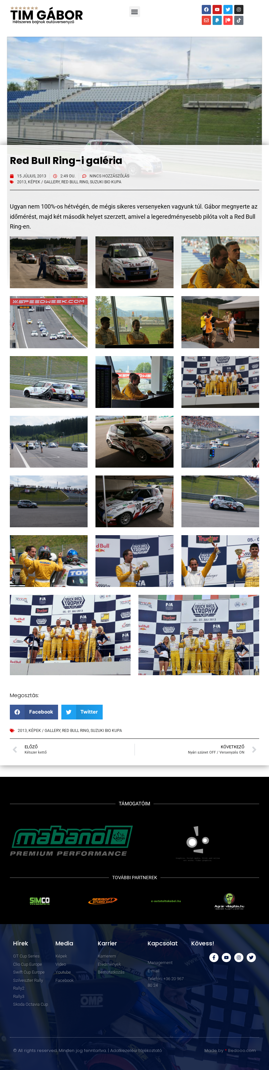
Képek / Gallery (44, 182)
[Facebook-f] (213, 957)
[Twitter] (228, 9)
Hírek (20, 943)
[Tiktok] (238, 20)
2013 (21, 182)
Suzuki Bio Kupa (105, 182)
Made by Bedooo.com (230, 1050)
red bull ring (74, 182)
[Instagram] (238, 9)
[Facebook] (206, 9)
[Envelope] (206, 20)
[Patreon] (228, 20)
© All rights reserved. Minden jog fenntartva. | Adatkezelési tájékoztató (87, 1050)
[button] (134, 11)
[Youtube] (217, 9)
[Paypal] (217, 20)
